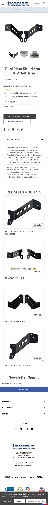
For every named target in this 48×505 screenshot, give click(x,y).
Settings (7, 501)
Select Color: (9, 102)
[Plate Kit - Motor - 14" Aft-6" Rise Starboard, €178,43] (24, 212)
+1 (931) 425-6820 (25, 463)
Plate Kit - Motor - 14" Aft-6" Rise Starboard (20, 232)
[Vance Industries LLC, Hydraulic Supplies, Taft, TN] (9, 489)
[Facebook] (4, 129)
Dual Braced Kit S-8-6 (15, 322)
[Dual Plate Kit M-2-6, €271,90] (24, 258)
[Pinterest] (22, 129)
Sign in (37, 4)
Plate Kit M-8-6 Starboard (17, 366)
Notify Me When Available (20, 116)
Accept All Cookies (36, 501)
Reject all (19, 501)
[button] (24, 93)
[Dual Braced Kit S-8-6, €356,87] (24, 302)
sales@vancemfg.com (25, 465)
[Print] (13, 129)
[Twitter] (17, 129)
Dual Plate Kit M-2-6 (14, 278)
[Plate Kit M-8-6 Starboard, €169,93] (24, 346)
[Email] (9, 129)
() (45, 4)
